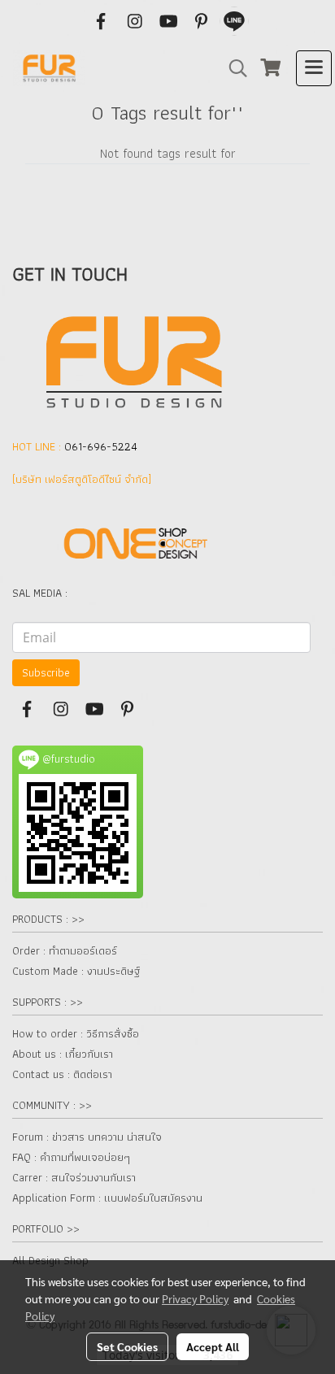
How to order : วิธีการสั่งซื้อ (75, 1033)
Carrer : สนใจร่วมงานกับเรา (74, 1177)
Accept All (212, 1346)
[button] (232, 68)
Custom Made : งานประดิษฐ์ (76, 971)
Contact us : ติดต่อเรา (62, 1074)
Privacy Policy (195, 1298)
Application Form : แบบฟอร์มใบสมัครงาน (107, 1198)
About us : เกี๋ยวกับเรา (62, 1054)
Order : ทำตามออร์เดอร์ (64, 950)
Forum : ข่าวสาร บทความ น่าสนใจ (87, 1137)
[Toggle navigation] (314, 68)
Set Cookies (127, 1346)
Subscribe (46, 672)
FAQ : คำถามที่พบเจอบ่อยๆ (71, 1157)
